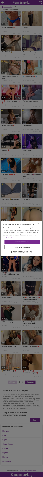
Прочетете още (8, 237)
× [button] (38, 223)
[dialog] (21, 238)
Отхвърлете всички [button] (22, 247)
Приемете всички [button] (22, 242)
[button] (21, 252)
